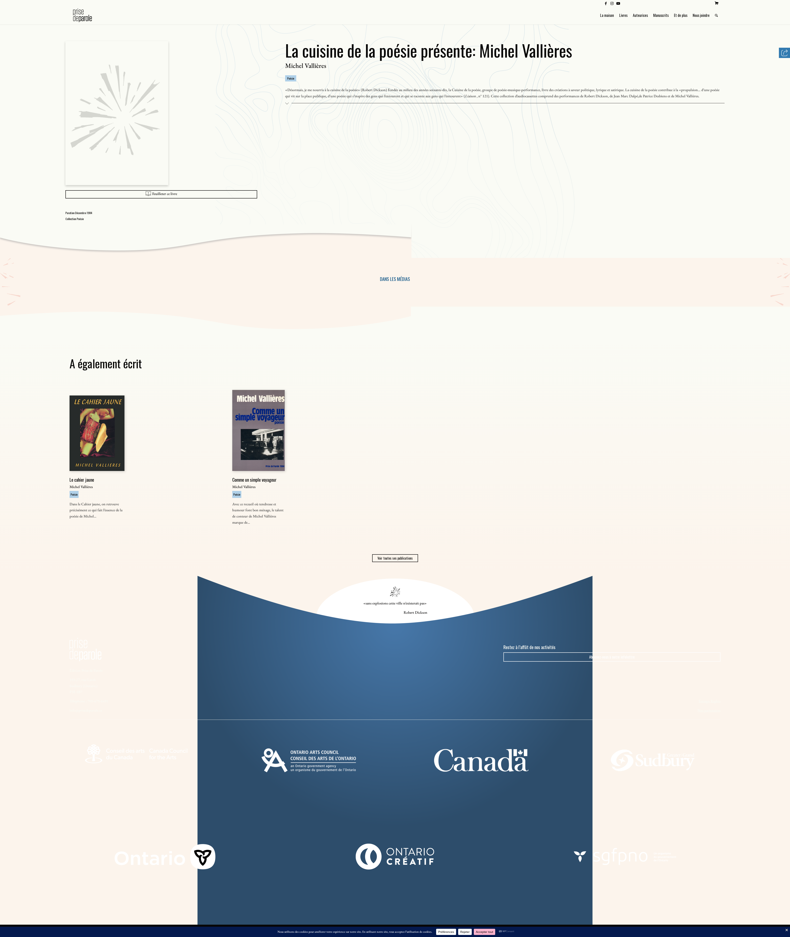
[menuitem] (716, 3)
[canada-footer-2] (481, 760)
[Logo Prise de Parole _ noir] (87, 15)
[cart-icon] (716, 3)
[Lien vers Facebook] (606, 3)
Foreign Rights (709, 701)
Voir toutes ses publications (395, 558)
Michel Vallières (305, 65)
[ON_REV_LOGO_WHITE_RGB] (165, 856)
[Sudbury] (653, 760)
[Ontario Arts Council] (308, 760)
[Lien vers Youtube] (618, 3)
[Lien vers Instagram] (612, 3)
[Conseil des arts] (136, 753)
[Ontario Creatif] (395, 856)
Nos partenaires (708, 710)
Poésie (290, 78)
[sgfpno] (625, 856)
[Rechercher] (716, 15)
